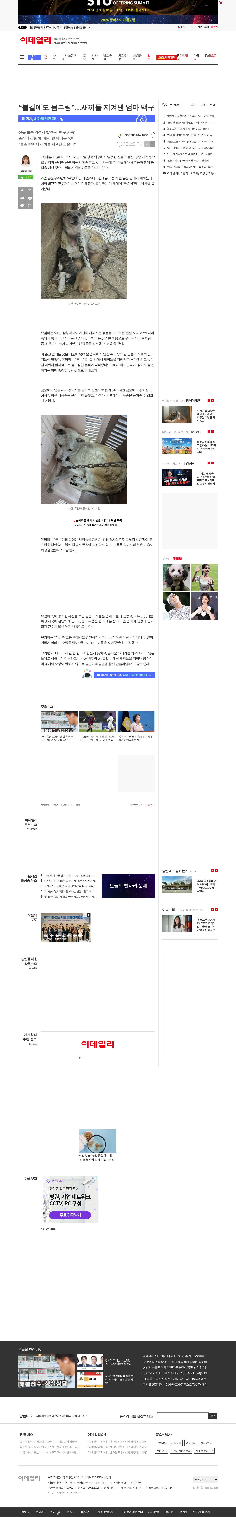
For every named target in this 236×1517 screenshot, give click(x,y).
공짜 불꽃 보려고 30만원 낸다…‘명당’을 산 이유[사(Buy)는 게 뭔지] (181, 1373)
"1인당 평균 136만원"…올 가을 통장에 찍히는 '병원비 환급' (176, 1361)
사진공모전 (207, 1442)
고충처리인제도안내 (133, 1512)
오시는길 (55, 1512)
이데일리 (53, 40)
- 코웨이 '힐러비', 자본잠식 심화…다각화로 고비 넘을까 (47, 1441)
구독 (193, 27)
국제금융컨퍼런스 (180, 1450)
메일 (22, 198)
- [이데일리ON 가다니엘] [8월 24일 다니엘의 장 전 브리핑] (117, 1446)
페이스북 (22, 190)
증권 (203, 105)
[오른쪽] (88, 915)
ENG (183, 27)
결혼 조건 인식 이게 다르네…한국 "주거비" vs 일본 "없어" (176, 1356)
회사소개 (25, 1512)
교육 (84, 57)
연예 (212, 105)
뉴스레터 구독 (136, 804)
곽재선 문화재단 (204, 1450)
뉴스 (193, 105)
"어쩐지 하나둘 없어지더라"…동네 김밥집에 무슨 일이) (71, 875)
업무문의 (70, 1512)
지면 (200, 27)
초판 (206, 27)
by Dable (33, 968)
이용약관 (84, 1512)
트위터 (29, 190)
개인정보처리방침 (201, 1512)
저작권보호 (153, 1512)
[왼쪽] (85, 915)
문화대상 (161, 1442)
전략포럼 (176, 1442)
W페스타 (190, 1442)
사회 (54, 57)
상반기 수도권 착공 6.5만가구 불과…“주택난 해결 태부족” (176, 1367)
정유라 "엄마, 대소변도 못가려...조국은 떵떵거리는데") (71, 880)
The (210, 55)
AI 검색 (33, 57)
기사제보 (182, 1512)
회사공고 (40, 1512)
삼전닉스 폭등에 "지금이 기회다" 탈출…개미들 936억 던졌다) (75, 886)
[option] (88, 27)
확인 (212, 1415)
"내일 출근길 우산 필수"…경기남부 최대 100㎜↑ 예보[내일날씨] (179, 1378)
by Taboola (32, 829)
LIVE (22, 27)
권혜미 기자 (26, 171)
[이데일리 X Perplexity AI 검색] (86, 118)
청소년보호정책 (105, 1512)
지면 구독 (149, 804)
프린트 (29, 198)
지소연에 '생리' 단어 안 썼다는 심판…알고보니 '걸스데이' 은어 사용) (78, 891)
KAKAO (22, 205)
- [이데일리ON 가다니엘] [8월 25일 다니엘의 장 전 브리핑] (117, 1441)
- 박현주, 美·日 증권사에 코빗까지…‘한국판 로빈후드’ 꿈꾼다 (49, 1446)
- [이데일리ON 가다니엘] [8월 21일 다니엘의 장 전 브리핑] (117, 1452)
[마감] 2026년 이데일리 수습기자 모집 (56, 1415)
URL (29, 205)
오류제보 (168, 1512)
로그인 (214, 27)
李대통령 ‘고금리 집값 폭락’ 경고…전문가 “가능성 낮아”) (72, 896)
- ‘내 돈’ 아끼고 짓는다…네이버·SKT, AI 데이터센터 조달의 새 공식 (49, 1452)
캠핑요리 (161, 1450)
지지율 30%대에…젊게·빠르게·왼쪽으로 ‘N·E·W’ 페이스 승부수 (179, 1384)
